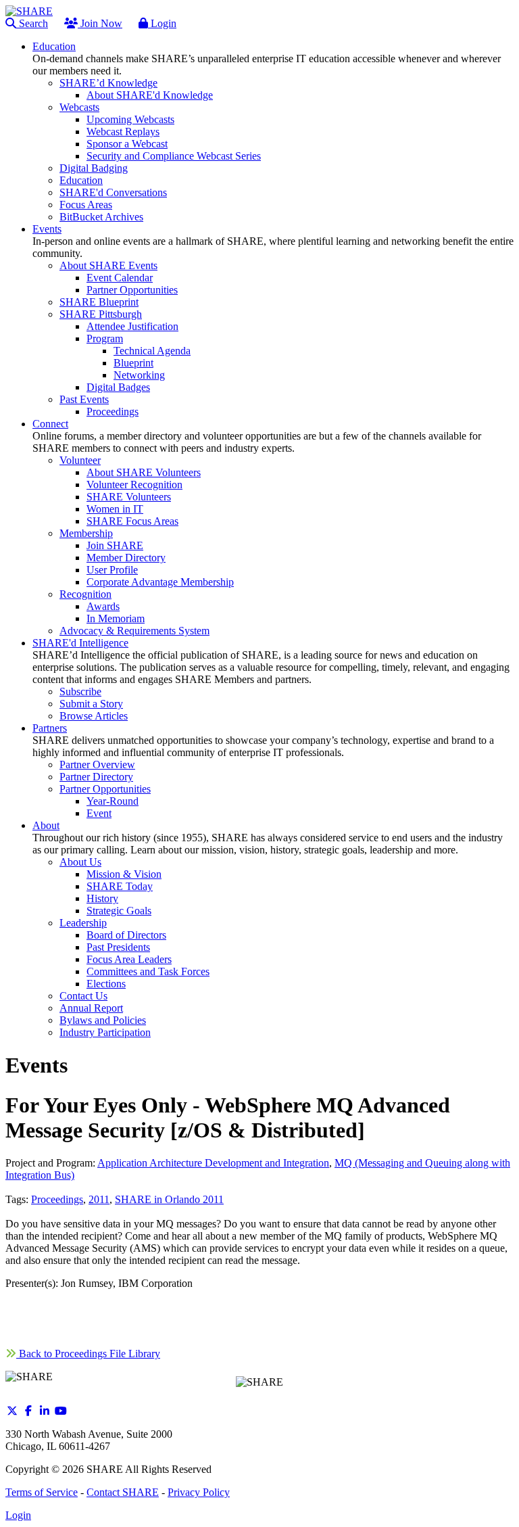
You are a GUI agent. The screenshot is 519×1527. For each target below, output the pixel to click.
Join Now (100, 23)
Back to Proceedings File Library (88, 1353)
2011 (99, 1199)
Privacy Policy (199, 1492)
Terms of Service (41, 1492)
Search (32, 23)
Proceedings (57, 1199)
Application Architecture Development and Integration (213, 1163)
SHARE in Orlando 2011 (169, 1199)
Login (162, 23)
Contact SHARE (122, 1492)
